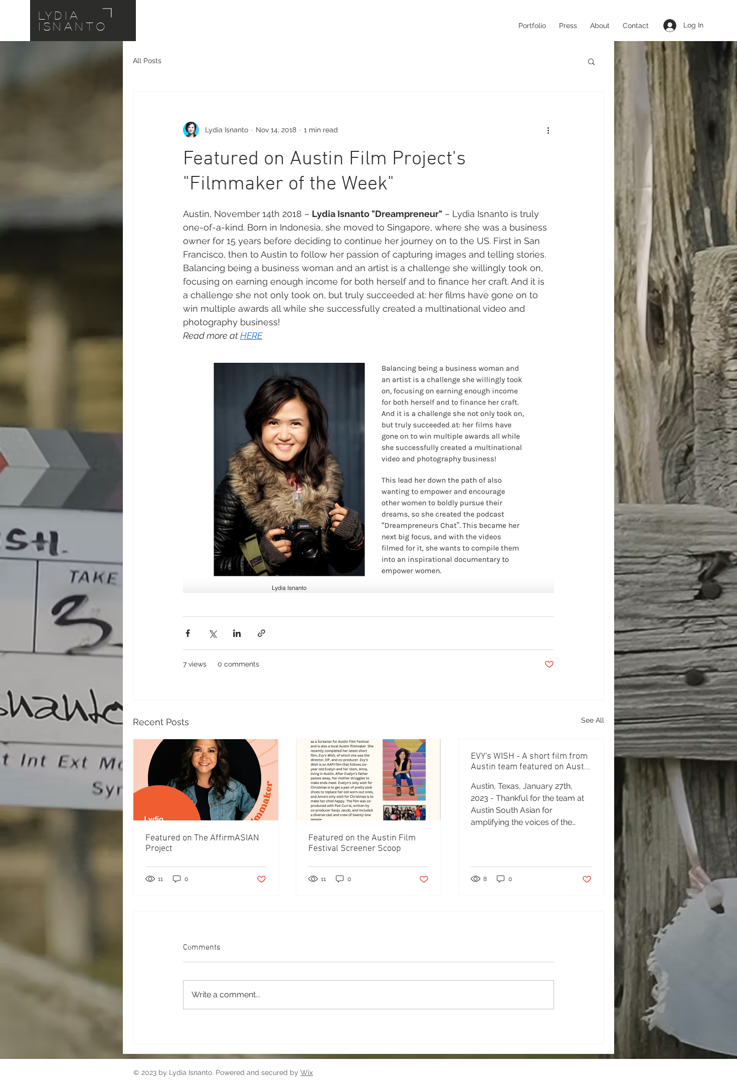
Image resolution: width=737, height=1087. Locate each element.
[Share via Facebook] (188, 633)
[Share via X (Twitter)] (212, 633)
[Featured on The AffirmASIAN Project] (205, 779)
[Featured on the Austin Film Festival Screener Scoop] (368, 779)
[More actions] (548, 130)
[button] (591, 61)
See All (592, 720)
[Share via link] (261, 633)
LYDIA (60, 15)
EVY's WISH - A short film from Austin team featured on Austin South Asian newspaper (531, 761)
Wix (306, 1072)
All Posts (147, 61)
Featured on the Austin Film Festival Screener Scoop (362, 843)
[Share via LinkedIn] (237, 633)
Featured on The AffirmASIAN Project (202, 843)
